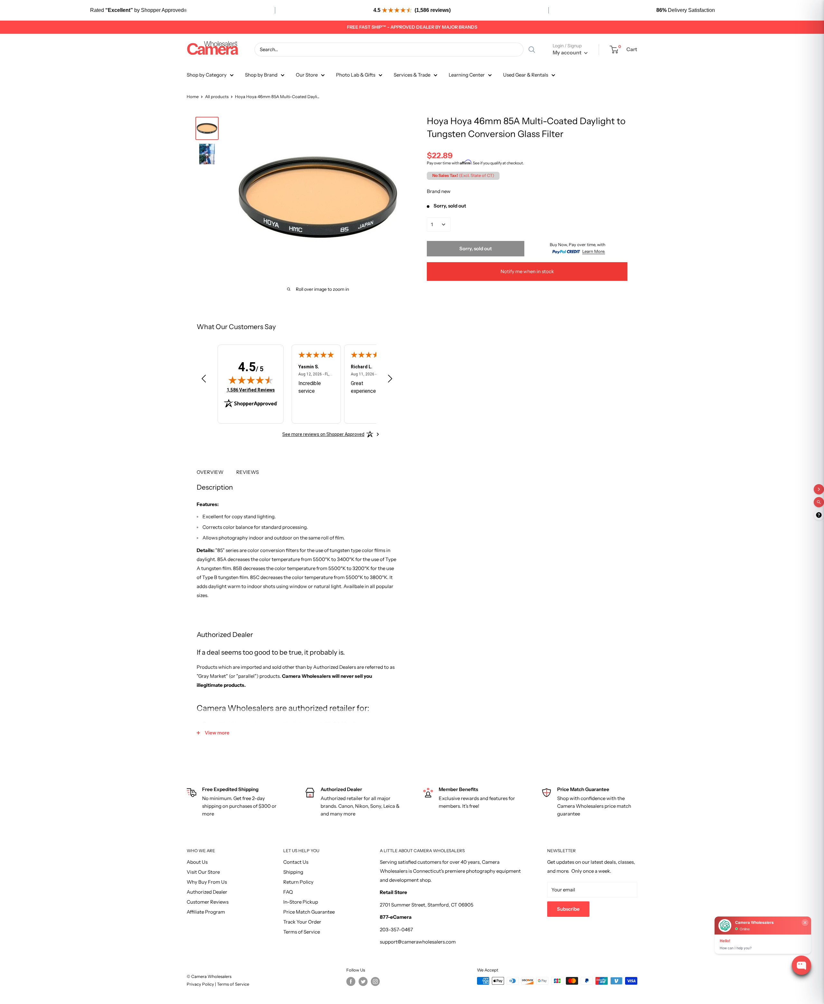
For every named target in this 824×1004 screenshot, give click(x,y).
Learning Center (467, 75)
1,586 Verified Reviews (251, 389)
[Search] (532, 49)
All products (217, 96)
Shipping (293, 872)
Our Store (307, 75)
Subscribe (568, 909)
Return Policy (298, 882)
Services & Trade (412, 75)
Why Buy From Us (207, 882)
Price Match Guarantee (309, 912)
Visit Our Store (203, 872)
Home (193, 96)
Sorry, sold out (475, 248)
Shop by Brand (261, 75)
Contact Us (295, 862)
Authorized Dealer (207, 892)
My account (568, 52)
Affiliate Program (206, 912)
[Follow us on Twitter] (363, 981)
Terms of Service (301, 932)
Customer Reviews (208, 902)
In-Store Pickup (300, 902)
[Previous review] (204, 380)
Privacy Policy (201, 984)
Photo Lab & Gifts (355, 75)
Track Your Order (302, 922)
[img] (250, 380)
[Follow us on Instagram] (375, 981)
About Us (197, 862)
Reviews (247, 472)
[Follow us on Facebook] (350, 981)
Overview (210, 472)
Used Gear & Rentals (525, 75)
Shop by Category (207, 75)
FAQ (288, 892)
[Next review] (390, 380)
